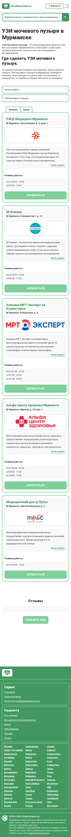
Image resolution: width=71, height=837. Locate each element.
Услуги (7, 738)
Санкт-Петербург (13, 750)
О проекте (9, 692)
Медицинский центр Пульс (27, 502)
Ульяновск (52, 783)
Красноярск (31, 765)
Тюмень (51, 780)
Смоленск (52, 757)
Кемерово (30, 754)
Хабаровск (52, 791)
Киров (28, 757)
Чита (49, 802)
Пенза (28, 794)
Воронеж (9, 783)
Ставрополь (53, 765)
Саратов (51, 750)
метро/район (12, 89)
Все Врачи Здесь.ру (7, 672)
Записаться (35, 195)
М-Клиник (14, 212)
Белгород (9, 765)
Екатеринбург (11, 787)
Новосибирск (32, 783)
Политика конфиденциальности (22, 701)
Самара (50, 746)
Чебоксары (53, 794)
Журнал (8, 733)
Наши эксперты (12, 696)
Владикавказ (10, 772)
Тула (49, 776)
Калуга (28, 750)
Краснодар (31, 761)
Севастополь (54, 754)
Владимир (9, 776)
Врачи (7, 724)
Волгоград (9, 780)
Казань (7, 806)
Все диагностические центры (20, 720)
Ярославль (52, 806)
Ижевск (8, 794)
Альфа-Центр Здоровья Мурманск (32, 405)
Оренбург (30, 791)
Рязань (29, 806)
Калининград (31, 746)
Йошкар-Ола (10, 802)
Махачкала (30, 772)
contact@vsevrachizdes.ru (39, 833)
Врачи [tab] (26, 109)
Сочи (49, 761)
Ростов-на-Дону (33, 802)
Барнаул (8, 761)
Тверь (50, 769)
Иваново (8, 791)
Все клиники (11, 715)
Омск (28, 787)
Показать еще (35, 619)
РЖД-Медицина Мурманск (27, 119)
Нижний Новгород (34, 780)
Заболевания (11, 729)
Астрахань (9, 757)
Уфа (49, 787)
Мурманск (30, 776)
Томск (50, 772)
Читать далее (58, 165)
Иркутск (8, 798)
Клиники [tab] (13, 109)
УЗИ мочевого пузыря (16, 98)
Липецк (29, 769)
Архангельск (10, 754)
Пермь (28, 798)
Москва (8, 746)
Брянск (7, 769)
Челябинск (52, 798)
